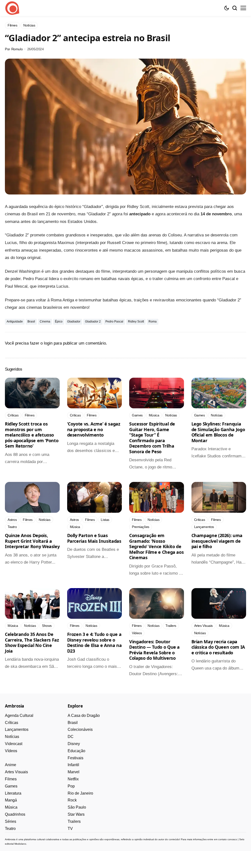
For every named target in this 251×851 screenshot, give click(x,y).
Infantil (73, 765)
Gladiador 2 (93, 321)
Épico (59, 321)
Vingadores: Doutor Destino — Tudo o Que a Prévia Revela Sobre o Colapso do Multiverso (154, 650)
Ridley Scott (136, 321)
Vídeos (11, 751)
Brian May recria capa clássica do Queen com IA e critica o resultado (218, 647)
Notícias (12, 737)
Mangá (11, 800)
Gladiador (73, 321)
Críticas (11, 723)
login (48, 343)
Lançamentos (16, 729)
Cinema (45, 321)
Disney (74, 744)
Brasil (31, 321)
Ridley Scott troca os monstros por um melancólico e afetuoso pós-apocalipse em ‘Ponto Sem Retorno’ (31, 435)
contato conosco (227, 839)
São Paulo (77, 807)
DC (71, 737)
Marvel (73, 772)
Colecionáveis (80, 729)
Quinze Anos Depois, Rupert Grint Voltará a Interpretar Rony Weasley (32, 540)
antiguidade (15, 321)
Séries (10, 821)
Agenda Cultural (19, 715)
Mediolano (20, 843)
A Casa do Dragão (84, 715)
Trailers (74, 821)
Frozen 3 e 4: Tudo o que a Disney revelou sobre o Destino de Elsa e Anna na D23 (94, 642)
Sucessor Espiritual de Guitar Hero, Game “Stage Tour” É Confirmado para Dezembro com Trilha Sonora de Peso (152, 437)
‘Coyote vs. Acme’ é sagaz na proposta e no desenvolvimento (93, 429)
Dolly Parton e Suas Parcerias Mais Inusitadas (94, 538)
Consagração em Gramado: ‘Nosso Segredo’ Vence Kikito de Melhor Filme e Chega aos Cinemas (156, 546)
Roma (153, 321)
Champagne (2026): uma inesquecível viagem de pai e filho (216, 540)
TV (70, 828)
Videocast (13, 744)
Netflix (73, 779)
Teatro (10, 828)
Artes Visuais (16, 772)
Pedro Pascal (114, 321)
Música (11, 807)
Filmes (11, 779)
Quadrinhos (15, 814)
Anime (10, 765)
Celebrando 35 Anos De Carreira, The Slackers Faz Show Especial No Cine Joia (32, 642)
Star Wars (76, 814)
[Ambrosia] (12, 8)
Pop (71, 786)
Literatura (13, 793)
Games (11, 786)
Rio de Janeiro (80, 793)
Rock (72, 800)
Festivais (75, 758)
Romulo (17, 49)
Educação (76, 751)
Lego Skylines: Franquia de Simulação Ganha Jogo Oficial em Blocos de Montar (218, 432)
